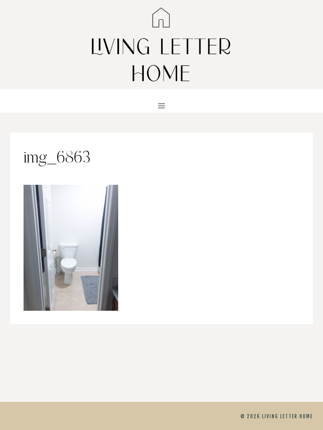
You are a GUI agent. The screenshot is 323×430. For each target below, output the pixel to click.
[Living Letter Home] (161, 44)
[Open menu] (161, 106)
